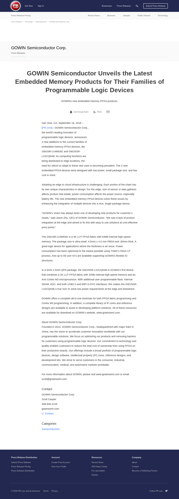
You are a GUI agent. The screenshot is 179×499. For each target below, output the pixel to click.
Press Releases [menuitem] (124, 6)
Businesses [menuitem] (107, 6)
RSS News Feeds (99, 466)
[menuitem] (137, 6)
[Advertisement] (89, 32)
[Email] (108, 112)
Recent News (97, 462)
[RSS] (95, 112)
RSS (99, 112)
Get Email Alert (81, 112)
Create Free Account (60, 462)
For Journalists (98, 471)
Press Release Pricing (21, 466)
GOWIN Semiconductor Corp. (59, 22)
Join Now (29, 6)
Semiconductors (41, 22)
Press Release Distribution (23, 471)
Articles (95, 475)
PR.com (47, 127)
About (134, 462)
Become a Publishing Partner (145, 471)
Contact (49, 413)
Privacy (54, 491)
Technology (29, 22)
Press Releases (16, 22)
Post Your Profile (58, 466)
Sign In (41, 6)
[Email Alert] (71, 112)
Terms (46, 491)
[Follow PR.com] (165, 490)
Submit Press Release (155, 6)
